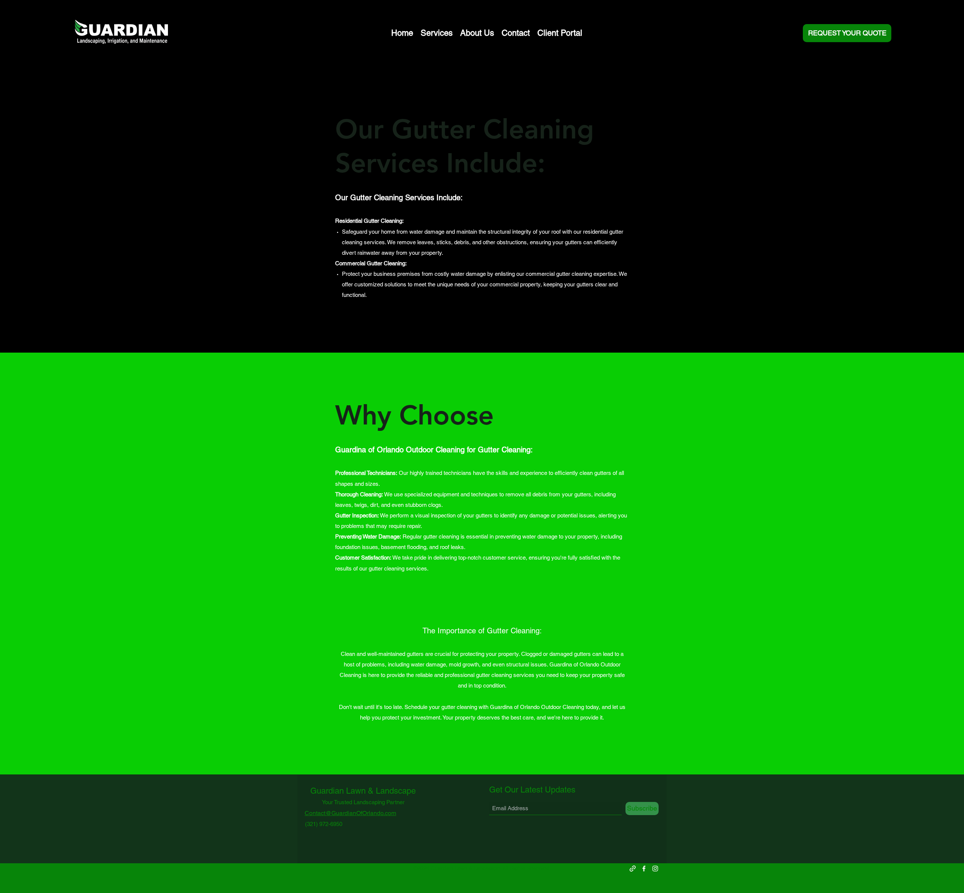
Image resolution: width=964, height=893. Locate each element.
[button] (436, 33)
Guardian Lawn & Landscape (363, 791)
